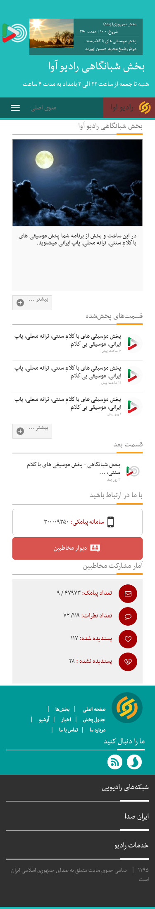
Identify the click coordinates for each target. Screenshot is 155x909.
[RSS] (115, 762)
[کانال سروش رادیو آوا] (134, 762)
